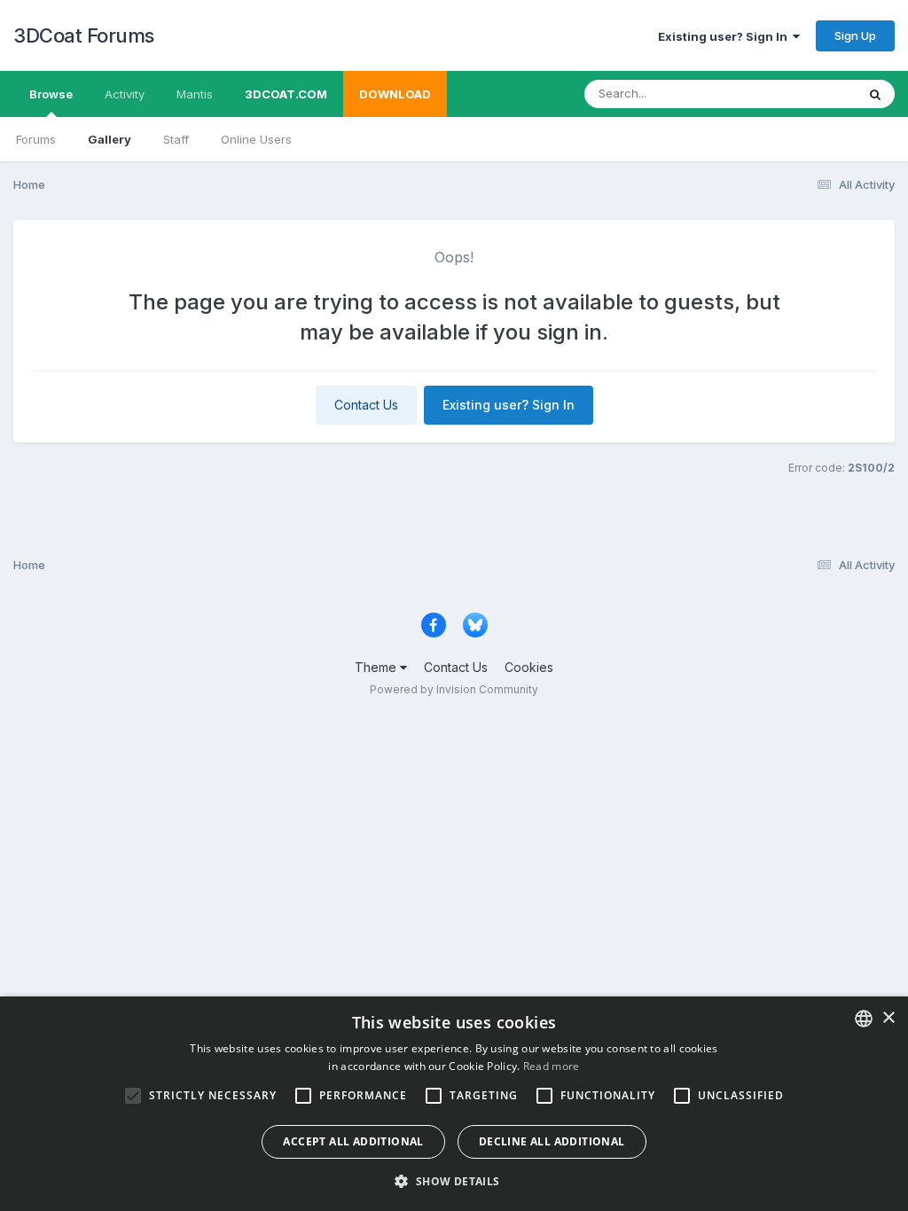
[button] (453, 1181)
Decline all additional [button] (552, 1141)
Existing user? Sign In (725, 36)
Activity (125, 94)
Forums (36, 139)
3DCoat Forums (83, 35)
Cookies (529, 667)
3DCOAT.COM (286, 94)
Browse (51, 94)
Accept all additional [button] (353, 1141)
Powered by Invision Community (454, 689)
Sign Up (855, 35)
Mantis (194, 94)
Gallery (109, 139)
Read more (551, 1066)
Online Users (256, 139)
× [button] (888, 1018)
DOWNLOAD (395, 94)
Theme (377, 667)
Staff (176, 139)
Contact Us (366, 404)
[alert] (454, 1103)
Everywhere (801, 93)
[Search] (875, 94)
